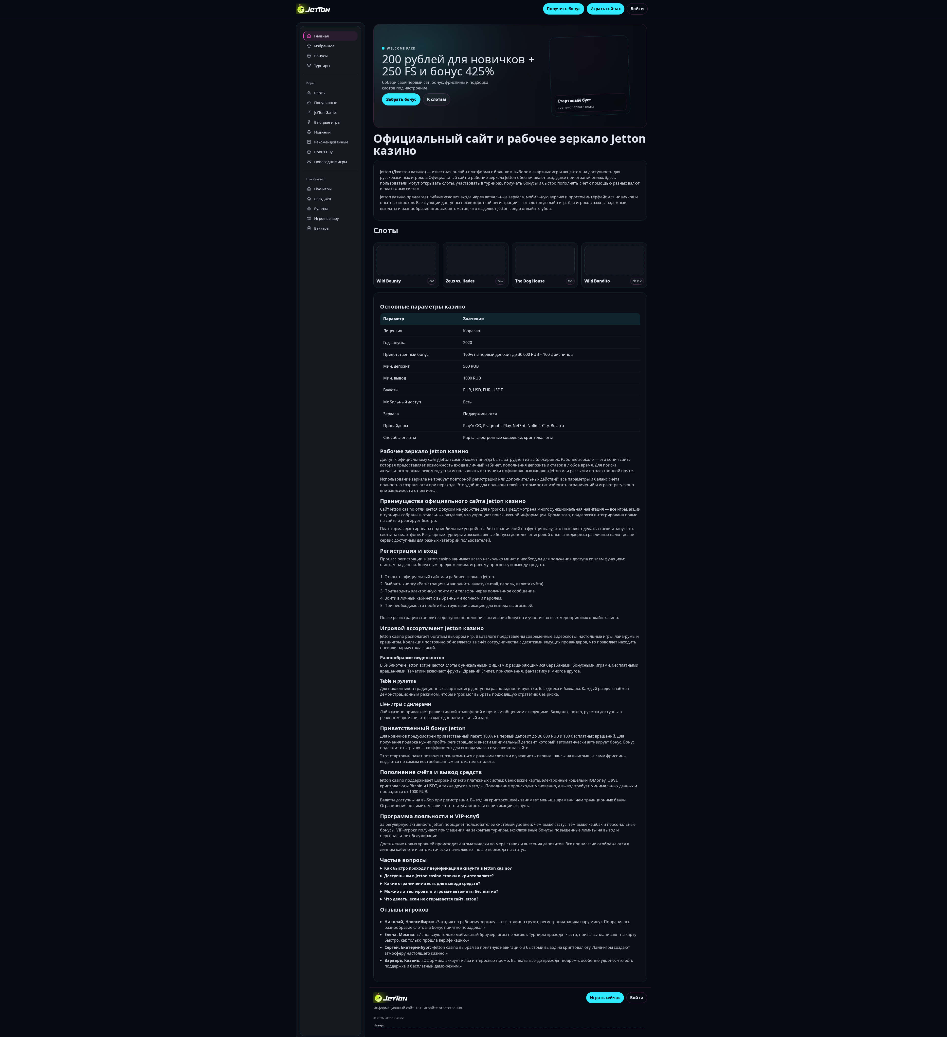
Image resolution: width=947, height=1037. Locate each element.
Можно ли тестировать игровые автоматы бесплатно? (441, 891)
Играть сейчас (605, 8)
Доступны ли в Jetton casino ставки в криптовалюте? (439, 876)
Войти (637, 8)
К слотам (436, 99)
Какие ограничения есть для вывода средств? (432, 883)
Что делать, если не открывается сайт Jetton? (431, 899)
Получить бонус (563, 8)
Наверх (379, 1025)
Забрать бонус (401, 99)
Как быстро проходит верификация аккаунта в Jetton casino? (448, 868)
